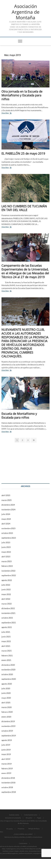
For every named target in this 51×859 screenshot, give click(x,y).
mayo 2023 (6, 552)
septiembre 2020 (8, 679)
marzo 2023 (6, 561)
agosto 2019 (6, 740)
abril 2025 (5, 495)
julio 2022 (5, 585)
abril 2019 (5, 759)
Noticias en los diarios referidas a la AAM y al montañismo (23, 837)
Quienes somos (14, 815)
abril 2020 (5, 702)
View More (9, 113)
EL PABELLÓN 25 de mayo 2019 (23, 153)
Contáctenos (23, 843)
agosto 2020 (6, 684)
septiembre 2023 (8, 538)
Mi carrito (29, 818)
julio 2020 (5, 688)
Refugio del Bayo (34, 828)
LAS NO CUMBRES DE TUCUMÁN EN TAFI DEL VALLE (24, 208)
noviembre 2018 (8, 782)
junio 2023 (6, 547)
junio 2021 (6, 636)
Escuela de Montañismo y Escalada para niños (19, 415)
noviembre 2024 (8, 509)
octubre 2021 (7, 618)
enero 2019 (6, 773)
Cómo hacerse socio (30, 815)
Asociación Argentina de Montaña (25, 11)
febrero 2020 (7, 712)
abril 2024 (5, 523)
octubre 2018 (7, 787)
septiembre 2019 (8, 735)
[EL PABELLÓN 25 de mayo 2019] (25, 135)
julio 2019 (5, 745)
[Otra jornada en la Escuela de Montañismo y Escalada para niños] (25, 73)
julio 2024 (5, 514)
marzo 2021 (6, 651)
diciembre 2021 (8, 608)
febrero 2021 (7, 655)
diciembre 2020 (8, 665)
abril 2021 (5, 646)
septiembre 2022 (8, 575)
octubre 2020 (7, 674)
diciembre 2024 (8, 505)
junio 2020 (6, 693)
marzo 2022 (6, 604)
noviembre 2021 (8, 613)
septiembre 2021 (8, 622)
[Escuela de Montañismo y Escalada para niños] (25, 393)
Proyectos (21, 828)
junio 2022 (6, 589)
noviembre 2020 (8, 669)
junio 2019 (6, 749)
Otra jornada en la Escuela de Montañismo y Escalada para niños (21, 95)
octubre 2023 (7, 533)
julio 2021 (5, 632)
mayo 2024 (6, 519)
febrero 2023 (7, 566)
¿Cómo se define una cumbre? (23, 834)
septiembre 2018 (8, 792)
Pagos (39, 818)
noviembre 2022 (8, 571)
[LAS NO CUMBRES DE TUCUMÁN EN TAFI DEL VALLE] (25, 188)
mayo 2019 (6, 754)
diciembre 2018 (8, 778)
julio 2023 (5, 542)
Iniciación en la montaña (13, 818)
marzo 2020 (6, 707)
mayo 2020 (6, 698)
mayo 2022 (6, 594)
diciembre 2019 (8, 721)
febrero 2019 (7, 768)
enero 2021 (6, 660)
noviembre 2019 (8, 726)
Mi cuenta (9, 829)
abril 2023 (5, 556)
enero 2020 (6, 717)
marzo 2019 (6, 764)
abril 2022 (5, 599)
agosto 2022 (6, 580)
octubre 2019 (7, 731)
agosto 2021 (6, 627)
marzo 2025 (6, 500)
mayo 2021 (6, 641)
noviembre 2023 (8, 528)
